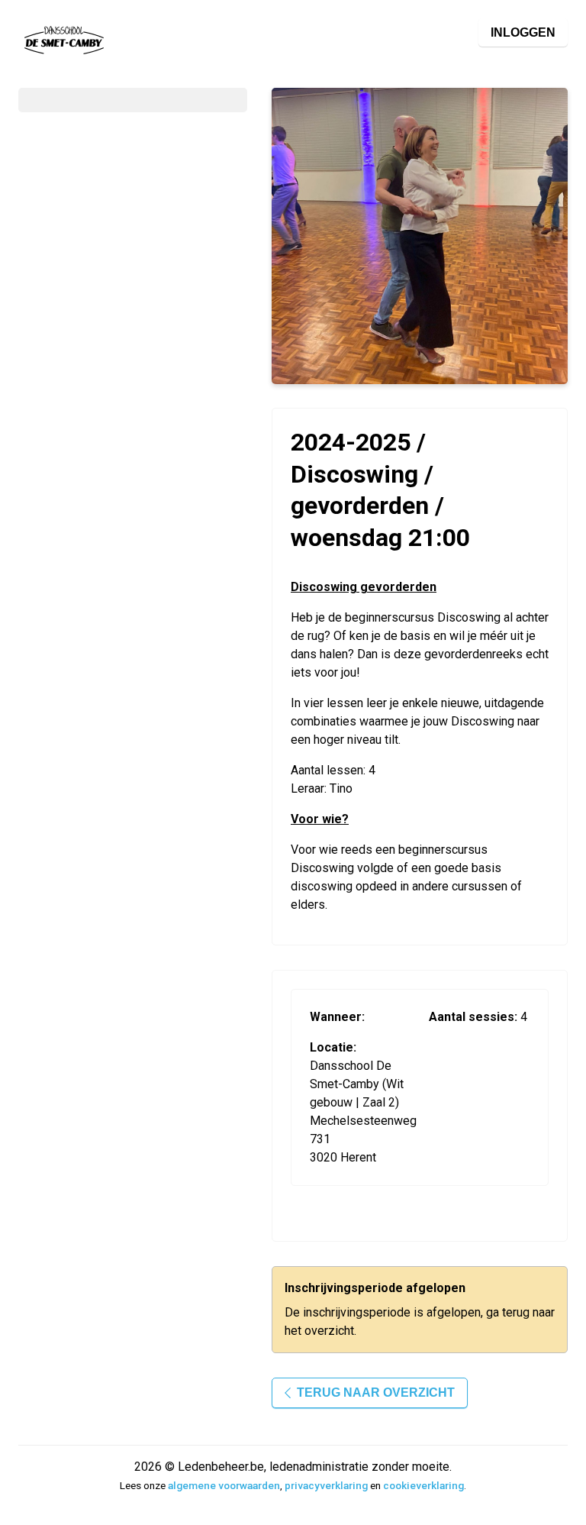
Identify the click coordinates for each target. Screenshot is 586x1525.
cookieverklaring (423, 1485)
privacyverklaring (326, 1485)
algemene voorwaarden (224, 1485)
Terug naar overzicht (376, 1392)
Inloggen (523, 32)
